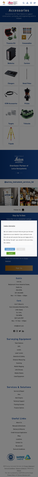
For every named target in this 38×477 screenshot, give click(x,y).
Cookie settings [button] (10, 249)
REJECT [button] (21, 249)
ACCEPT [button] (11, 253)
